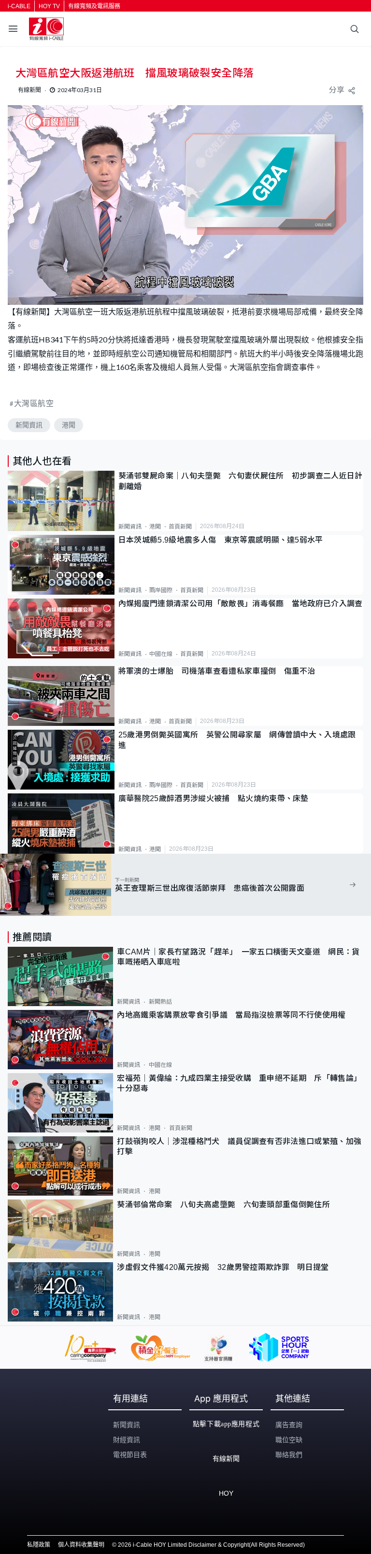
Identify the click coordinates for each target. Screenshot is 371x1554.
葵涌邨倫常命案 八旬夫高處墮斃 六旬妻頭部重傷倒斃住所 (227, 1204)
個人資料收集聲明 (81, 1544)
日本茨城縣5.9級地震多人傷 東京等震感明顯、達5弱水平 (220, 540)
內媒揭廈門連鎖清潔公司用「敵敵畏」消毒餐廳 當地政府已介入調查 (240, 604)
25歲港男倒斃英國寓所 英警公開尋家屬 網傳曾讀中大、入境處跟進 (237, 740)
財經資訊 (126, 1439)
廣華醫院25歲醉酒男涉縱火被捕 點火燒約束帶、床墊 (213, 798)
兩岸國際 (160, 590)
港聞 (68, 425)
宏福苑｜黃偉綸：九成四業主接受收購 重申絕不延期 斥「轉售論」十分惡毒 (239, 1083)
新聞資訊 (29, 425)
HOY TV (49, 6)
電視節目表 (130, 1454)
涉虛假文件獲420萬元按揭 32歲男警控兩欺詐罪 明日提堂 (222, 1267)
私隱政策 (38, 1544)
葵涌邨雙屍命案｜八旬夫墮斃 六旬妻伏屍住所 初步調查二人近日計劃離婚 (240, 481)
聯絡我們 (288, 1454)
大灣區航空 (34, 403)
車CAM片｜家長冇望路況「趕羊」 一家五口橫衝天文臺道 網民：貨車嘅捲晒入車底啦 (238, 957)
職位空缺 (288, 1439)
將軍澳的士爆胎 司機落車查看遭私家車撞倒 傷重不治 (216, 671)
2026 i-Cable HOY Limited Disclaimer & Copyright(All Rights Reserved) (211, 1544)
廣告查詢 (288, 1424)
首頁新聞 (180, 526)
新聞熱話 (160, 1001)
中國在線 (160, 654)
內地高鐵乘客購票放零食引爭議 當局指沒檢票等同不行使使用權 (231, 1015)
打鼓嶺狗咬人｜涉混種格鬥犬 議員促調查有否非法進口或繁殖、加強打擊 (239, 1146)
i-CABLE (19, 6)
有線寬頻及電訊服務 (94, 6)
